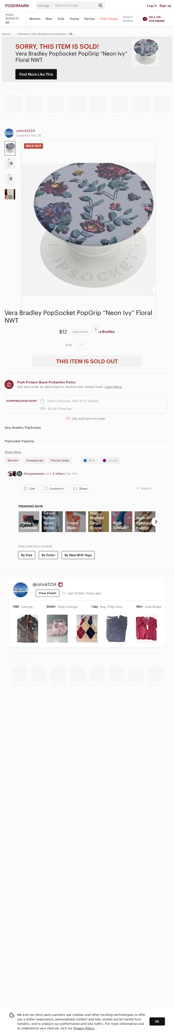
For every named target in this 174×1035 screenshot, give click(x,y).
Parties (89, 19)
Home (74, 19)
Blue (92, 460)
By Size (26, 555)
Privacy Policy (84, 1028)
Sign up (165, 6)
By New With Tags (78, 555)
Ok (157, 1021)
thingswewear (35, 474)
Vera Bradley (104, 331)
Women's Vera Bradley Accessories (42, 34)
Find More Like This (36, 74)
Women (35, 19)
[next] (95, 328)
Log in (152, 6)
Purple (112, 460)
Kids (61, 19)
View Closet (47, 593)
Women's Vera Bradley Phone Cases (72, 34)
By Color (48, 555)
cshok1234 (25, 130)
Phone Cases (60, 460)
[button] (45, 5)
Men (49, 19)
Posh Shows (109, 19)
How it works (128, 19)
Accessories (34, 460)
